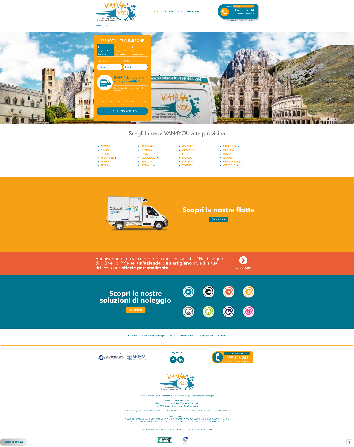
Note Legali (209, 395)
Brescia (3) (229, 146)
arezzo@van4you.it (246, 13)
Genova (146, 150)
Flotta (163, 11)
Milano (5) (107, 158)
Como (104, 150)
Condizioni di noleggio (153, 335)
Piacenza (188, 161)
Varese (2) (228, 165)
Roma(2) (203, 421)
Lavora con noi (206, 335)
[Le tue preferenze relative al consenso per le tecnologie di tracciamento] (349, 442)
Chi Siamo (132, 335)
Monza (187, 158)
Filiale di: (101, 60)
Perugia (146, 161)
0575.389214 (244, 10)
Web (181, 395)
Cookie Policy (197, 395)
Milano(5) (224, 419)
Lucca (226, 154)
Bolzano (188, 146)
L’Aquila (228, 150)
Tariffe (172, 11)
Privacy (187, 395)
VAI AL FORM (243, 268)
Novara (227, 158)
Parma (104, 161)
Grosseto (189, 150)
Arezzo (105, 146)
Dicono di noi (186, 335)
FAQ (172, 335)
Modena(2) (135, 421)
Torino (187, 165)
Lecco (104, 154)
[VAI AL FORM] (243, 260)
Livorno (147, 154)
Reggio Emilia (231, 161)
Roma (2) (146, 165)
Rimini (104, 165)
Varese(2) (219, 421)
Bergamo (147, 146)
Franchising (192, 11)
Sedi (156, 11)
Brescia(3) (155, 419)
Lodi (185, 154)
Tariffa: (126, 60)
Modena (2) (148, 158)
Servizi (180, 11)
